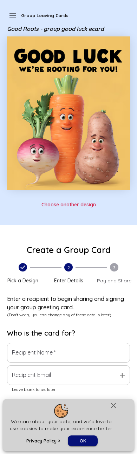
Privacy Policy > (43, 440)
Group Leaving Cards (44, 15)
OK (83, 440)
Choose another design (68, 204)
